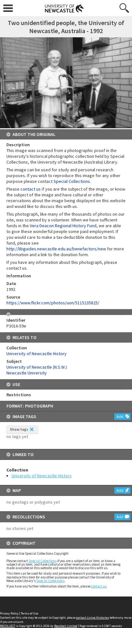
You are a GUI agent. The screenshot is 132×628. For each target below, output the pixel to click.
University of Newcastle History (42, 476)
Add (120, 416)
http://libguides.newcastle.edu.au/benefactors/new (56, 249)
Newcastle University (26, 373)
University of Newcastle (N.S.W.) (36, 367)
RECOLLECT (7, 626)
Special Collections (43, 561)
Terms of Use (29, 613)
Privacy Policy (9, 613)
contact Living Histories (92, 617)
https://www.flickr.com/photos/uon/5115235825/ (52, 303)
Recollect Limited (65, 626)
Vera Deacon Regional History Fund (63, 226)
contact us (98, 586)
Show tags (19, 429)
